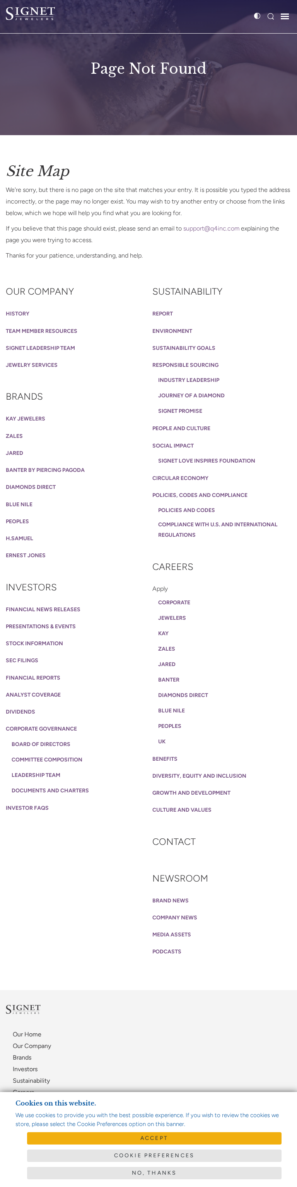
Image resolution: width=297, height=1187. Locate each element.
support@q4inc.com (211, 228)
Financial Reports (33, 678)
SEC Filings (22, 660)
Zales (14, 436)
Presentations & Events (41, 626)
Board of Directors (41, 744)
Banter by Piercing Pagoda (45, 470)
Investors (31, 587)
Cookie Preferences (154, 1155)
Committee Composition (47, 759)
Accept (154, 1138)
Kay (163, 633)
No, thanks (154, 1173)
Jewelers (172, 618)
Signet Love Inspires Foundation (206, 461)
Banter (168, 680)
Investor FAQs (27, 808)
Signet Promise (180, 411)
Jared (14, 453)
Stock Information (34, 643)
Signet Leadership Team (40, 348)
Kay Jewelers (25, 418)
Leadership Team (36, 775)
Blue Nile (19, 504)
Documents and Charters (50, 790)
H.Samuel (19, 538)
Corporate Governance (41, 729)
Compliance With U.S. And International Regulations (218, 529)
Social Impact (173, 446)
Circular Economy (180, 478)
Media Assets (171, 934)
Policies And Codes (186, 510)
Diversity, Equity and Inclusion (199, 776)
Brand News (170, 900)
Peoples (17, 521)
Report (162, 313)
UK (162, 741)
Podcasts (166, 951)
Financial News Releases (43, 609)
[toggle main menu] (285, 17)
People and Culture (181, 428)
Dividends (20, 712)
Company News (174, 917)
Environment (172, 331)
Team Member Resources (41, 331)
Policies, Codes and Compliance (200, 495)
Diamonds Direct (31, 487)
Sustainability (187, 291)
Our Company (40, 291)
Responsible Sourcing (185, 365)
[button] (270, 16)
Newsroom (180, 878)
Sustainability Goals (183, 348)
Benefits (165, 759)
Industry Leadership (188, 380)
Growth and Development (191, 793)
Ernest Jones (26, 555)
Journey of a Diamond (191, 395)
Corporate (174, 602)
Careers (172, 566)
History (17, 313)
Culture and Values (182, 810)
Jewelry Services (32, 365)
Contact (174, 841)
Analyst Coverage (33, 695)
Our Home (27, 1034)
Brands (24, 396)
